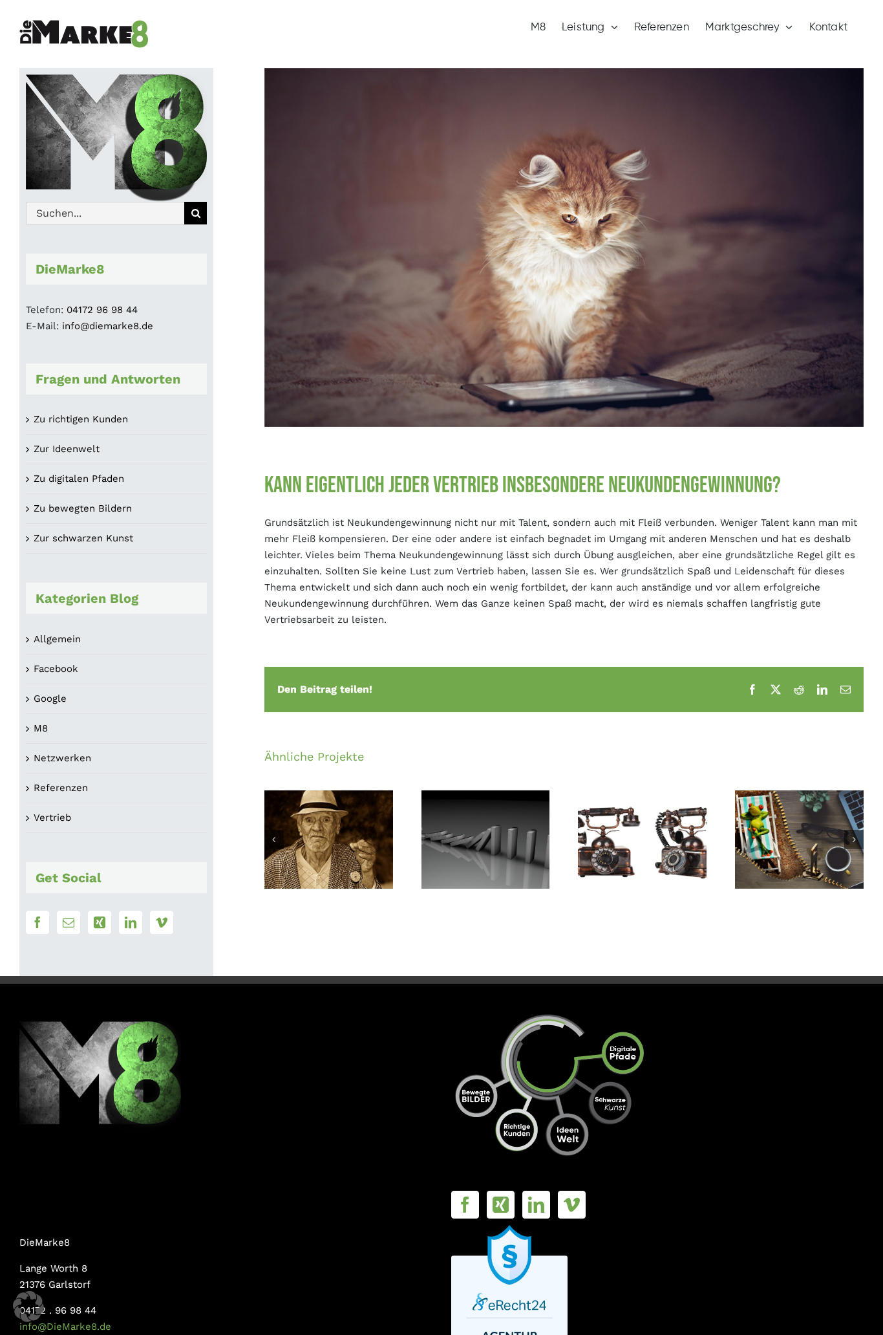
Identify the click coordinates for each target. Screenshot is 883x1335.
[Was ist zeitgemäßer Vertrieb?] (328, 839)
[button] (274, 839)
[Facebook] (37, 922)
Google (50, 698)
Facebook (56, 669)
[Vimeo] (161, 922)
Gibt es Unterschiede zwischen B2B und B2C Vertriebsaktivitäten (799, 796)
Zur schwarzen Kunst (83, 538)
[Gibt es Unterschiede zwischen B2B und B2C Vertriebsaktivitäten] (799, 839)
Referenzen (61, 788)
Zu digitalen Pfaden (79, 478)
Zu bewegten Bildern (83, 508)
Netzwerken (62, 758)
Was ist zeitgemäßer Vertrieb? (328, 812)
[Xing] (99, 922)
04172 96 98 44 (102, 310)
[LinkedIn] (130, 922)
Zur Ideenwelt (67, 449)
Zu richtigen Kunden (81, 419)
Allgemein (57, 639)
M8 (41, 728)
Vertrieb (52, 817)
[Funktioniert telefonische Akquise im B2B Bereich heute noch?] (642, 839)
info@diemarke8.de (107, 326)
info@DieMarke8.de (65, 1326)
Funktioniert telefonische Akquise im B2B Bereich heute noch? (642, 796)
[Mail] (68, 922)
